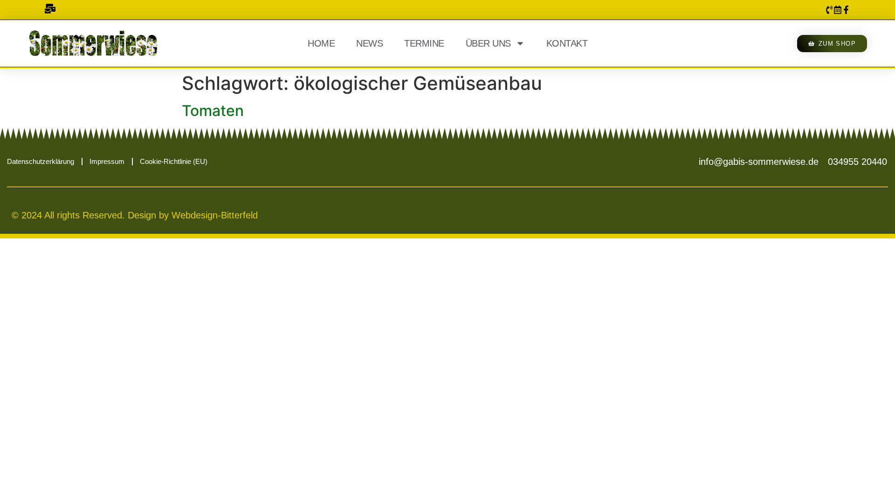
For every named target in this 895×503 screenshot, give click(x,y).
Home (321, 43)
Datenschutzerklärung (40, 161)
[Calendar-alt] (837, 10)
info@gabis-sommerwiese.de (759, 161)
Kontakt (567, 43)
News (369, 43)
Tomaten (213, 111)
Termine (424, 43)
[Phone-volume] (829, 10)
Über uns (488, 43)
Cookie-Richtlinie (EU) (173, 161)
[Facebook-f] (846, 10)
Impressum (107, 161)
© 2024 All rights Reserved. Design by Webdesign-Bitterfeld (135, 215)
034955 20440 (857, 161)
